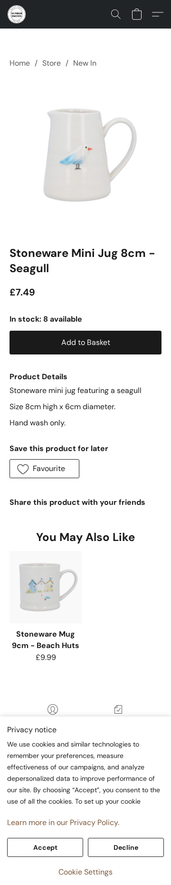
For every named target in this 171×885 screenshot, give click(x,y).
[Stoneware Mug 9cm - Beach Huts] (46, 587)
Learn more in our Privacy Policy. (63, 822)
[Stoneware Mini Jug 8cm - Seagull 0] (86, 155)
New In (84, 63)
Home (20, 63)
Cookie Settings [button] (85, 872)
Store (51, 63)
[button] (17, 14)
